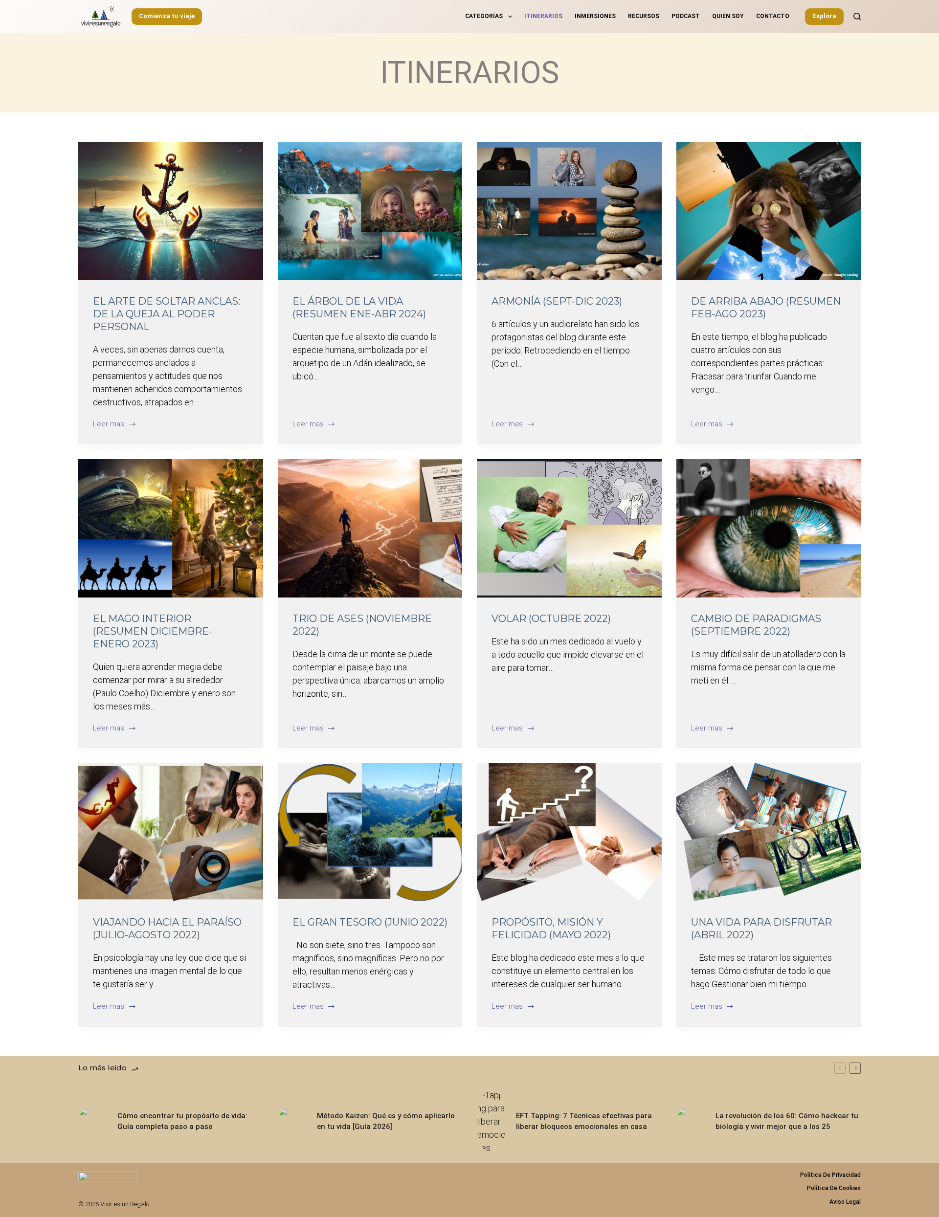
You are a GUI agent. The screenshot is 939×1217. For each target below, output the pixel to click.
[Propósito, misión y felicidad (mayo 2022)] (569, 832)
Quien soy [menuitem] (728, 16)
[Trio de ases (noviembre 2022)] (370, 528)
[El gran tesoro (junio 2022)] (370, 832)
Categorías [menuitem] (484, 16)
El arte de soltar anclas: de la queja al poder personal (166, 313)
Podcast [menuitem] (685, 16)
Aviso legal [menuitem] (845, 1201)
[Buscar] (857, 16)
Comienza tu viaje (167, 16)
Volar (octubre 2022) (551, 618)
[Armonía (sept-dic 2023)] (569, 211)
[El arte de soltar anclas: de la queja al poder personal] (170, 211)
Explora (824, 16)
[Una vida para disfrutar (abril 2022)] (768, 832)
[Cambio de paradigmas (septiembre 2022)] (768, 528)
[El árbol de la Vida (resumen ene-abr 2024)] (370, 211)
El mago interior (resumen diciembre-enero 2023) (152, 631)
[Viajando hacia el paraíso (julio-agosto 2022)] (170, 832)
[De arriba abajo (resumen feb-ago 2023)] (768, 211)
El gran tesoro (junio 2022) (369, 922)
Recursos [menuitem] (643, 16)
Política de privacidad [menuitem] (830, 1175)
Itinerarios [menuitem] (543, 16)
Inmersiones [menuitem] (595, 16)
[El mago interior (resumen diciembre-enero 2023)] (170, 528)
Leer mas (108, 425)
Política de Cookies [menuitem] (834, 1188)
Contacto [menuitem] (772, 16)
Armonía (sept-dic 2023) (557, 301)
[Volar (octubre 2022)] (569, 528)
